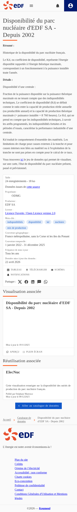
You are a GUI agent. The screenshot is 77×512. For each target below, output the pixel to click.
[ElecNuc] (38, 384)
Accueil (7, 419)
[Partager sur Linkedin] (33, 282)
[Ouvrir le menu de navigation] (31, 5)
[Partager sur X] (20, 282)
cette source (33, 186)
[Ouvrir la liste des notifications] (57, 5)
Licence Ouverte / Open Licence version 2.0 (30, 213)
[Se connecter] (70, 5)
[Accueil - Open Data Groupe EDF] (12, 6)
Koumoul (44, 508)
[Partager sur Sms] (39, 282)
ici (22, 159)
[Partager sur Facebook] (26, 282)
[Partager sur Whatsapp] (45, 282)
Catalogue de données (24, 420)
